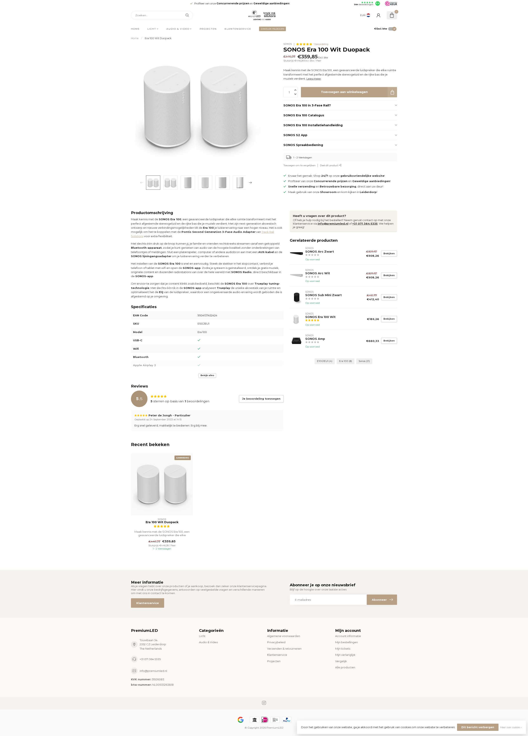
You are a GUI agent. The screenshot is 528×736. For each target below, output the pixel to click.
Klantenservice (238, 28)
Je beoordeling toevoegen (261, 398)
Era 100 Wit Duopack (158, 38)
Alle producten (345, 667)
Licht (151, 28)
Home (135, 28)
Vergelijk (341, 661)
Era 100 (345, 361)
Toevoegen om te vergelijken (299, 165)
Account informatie (348, 636)
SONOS (287, 44)
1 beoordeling (321, 44)
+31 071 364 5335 (365, 223)
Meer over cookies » (511, 727)
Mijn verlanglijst (345, 654)
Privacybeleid (276, 642)
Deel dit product (329, 165)
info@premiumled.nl (333, 223)
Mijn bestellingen (346, 642)
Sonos (364, 361)
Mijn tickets (342, 648)
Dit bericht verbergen (477, 727)
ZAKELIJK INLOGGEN (272, 28)
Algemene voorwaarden (283, 636)
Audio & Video (177, 28)
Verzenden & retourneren (284, 648)
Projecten (208, 28)
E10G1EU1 (324, 361)
